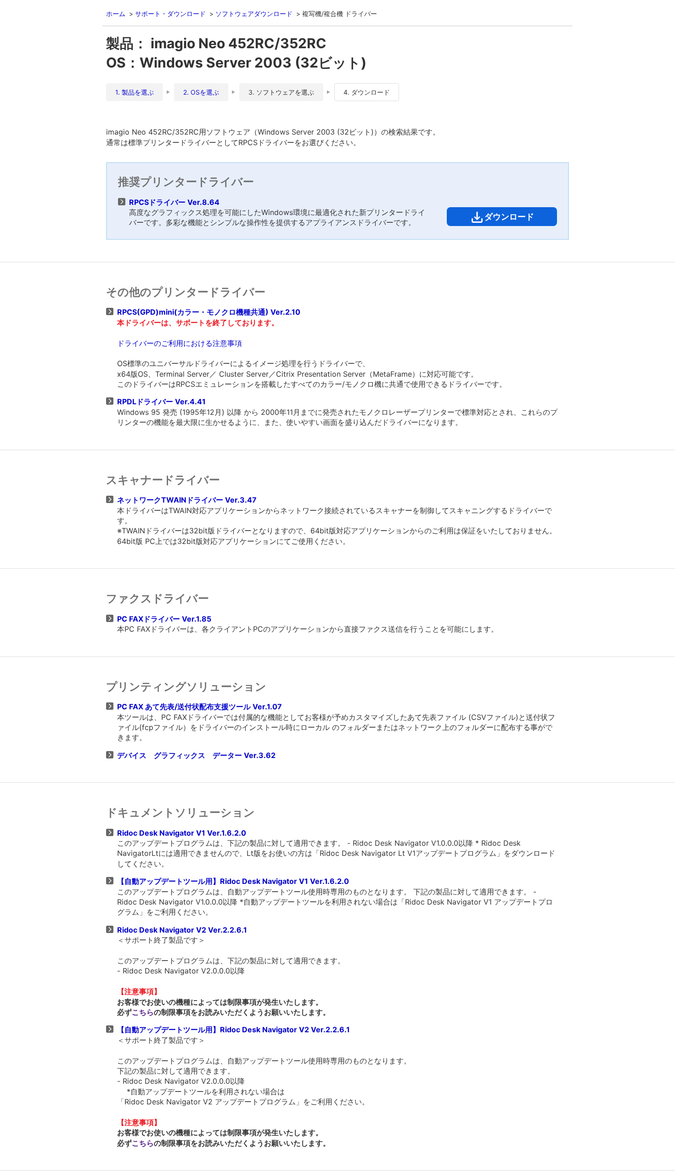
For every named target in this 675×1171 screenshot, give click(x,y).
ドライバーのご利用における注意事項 (179, 343)
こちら (143, 1012)
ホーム (115, 13)
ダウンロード (509, 216)
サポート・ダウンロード (170, 13)
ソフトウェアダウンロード (253, 13)
